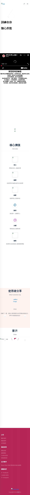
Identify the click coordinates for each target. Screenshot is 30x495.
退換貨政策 (4, 458)
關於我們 (3, 438)
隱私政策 (3, 450)
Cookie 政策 (4, 455)
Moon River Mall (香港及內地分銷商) (11, 465)
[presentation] (5, 316)
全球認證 (3, 443)
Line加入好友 (5, 475)
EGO (18, 492)
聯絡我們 (3, 440)
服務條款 (3, 453)
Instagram (6, 477)
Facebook (5, 472)
